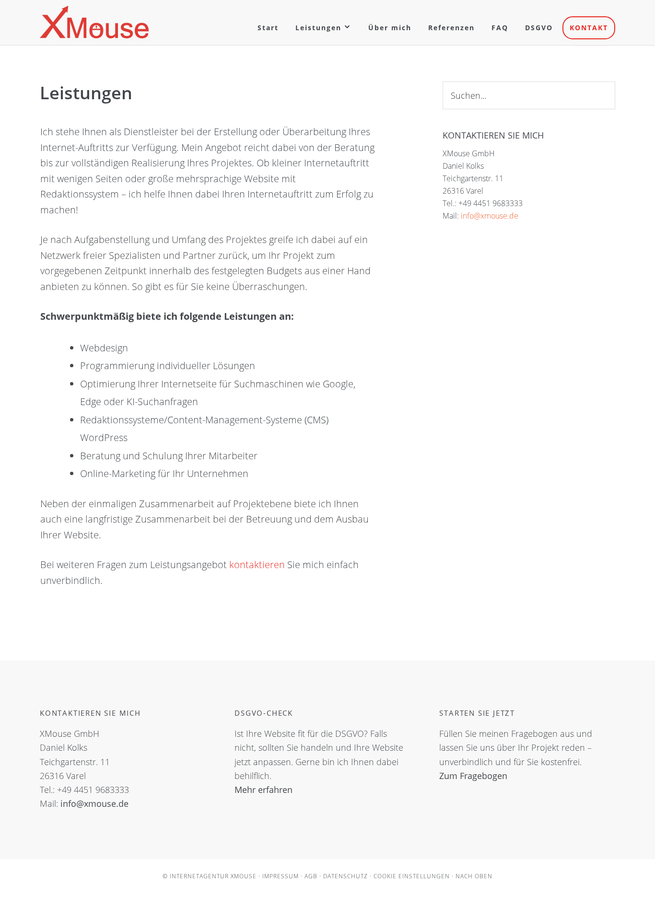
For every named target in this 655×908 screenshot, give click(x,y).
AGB (310, 876)
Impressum (280, 876)
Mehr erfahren (263, 789)
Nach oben (474, 876)
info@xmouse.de (489, 215)
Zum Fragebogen (473, 775)
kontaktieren (258, 564)
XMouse (94, 22)
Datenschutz (345, 876)
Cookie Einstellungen (412, 876)
